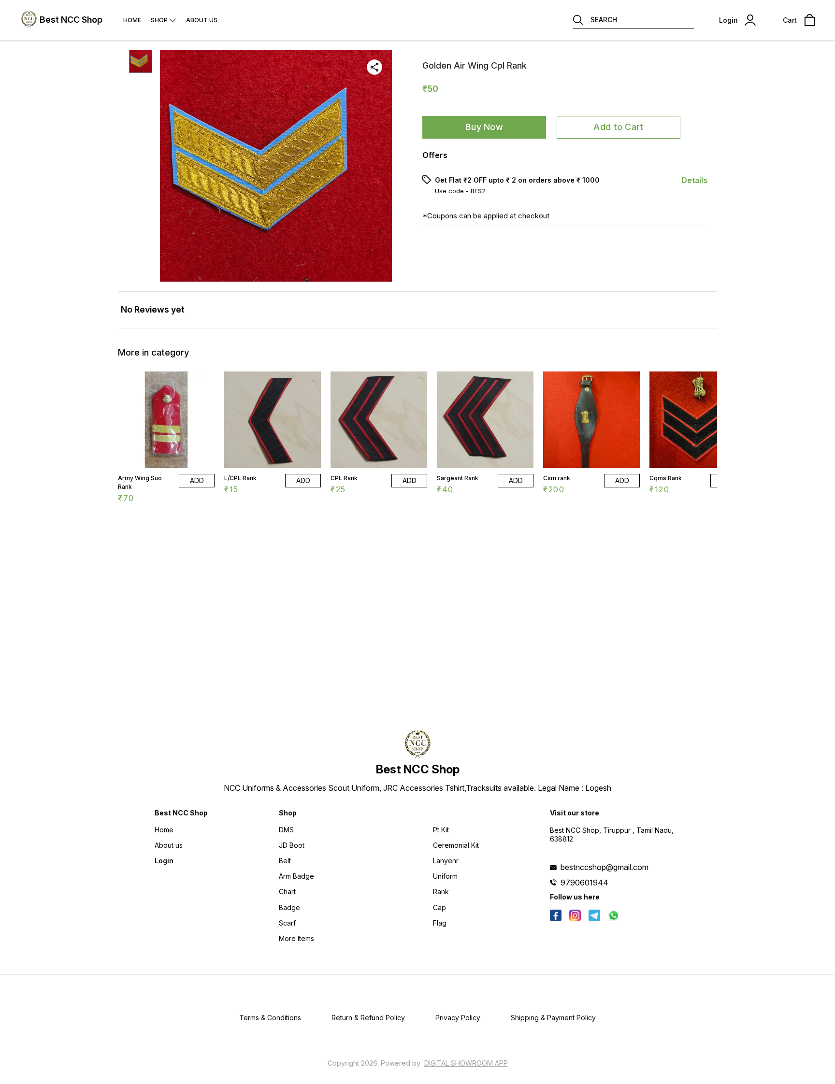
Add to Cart (618, 127)
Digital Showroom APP (466, 1063)
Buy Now (484, 127)
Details (694, 180)
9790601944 (584, 882)
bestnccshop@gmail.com (604, 867)
